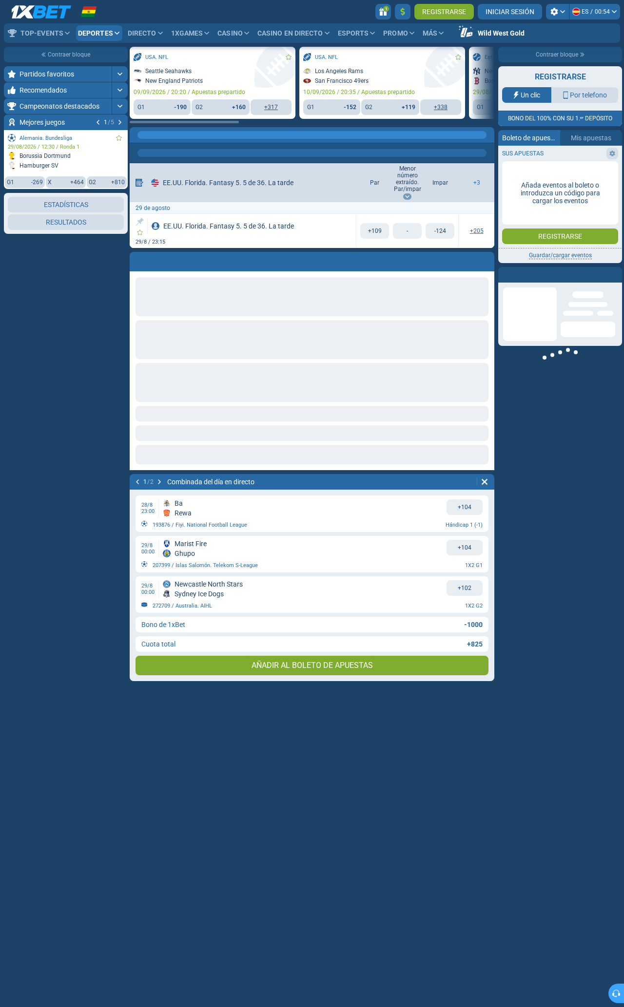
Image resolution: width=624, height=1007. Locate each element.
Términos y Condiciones (556, 173)
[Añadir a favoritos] (119, 138)
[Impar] (440, 231)
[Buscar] (486, 135)
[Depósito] (402, 11)
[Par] (374, 231)
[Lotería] (158, 135)
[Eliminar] (484, 482)
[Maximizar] (120, 74)
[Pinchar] (140, 222)
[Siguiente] (120, 122)
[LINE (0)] (139, 135)
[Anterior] (98, 122)
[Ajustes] (557, 11)
